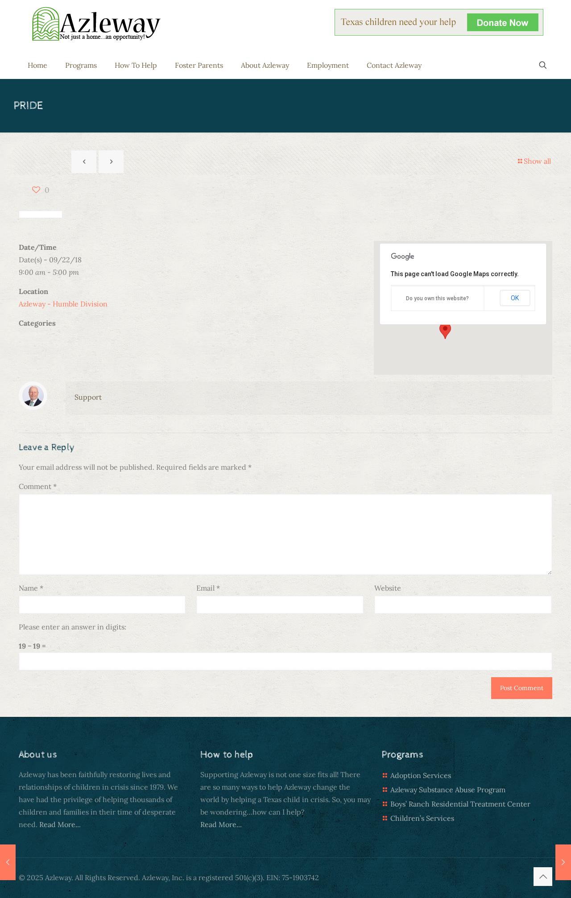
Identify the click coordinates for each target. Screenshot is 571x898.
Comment (38, 486)
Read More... (60, 824)
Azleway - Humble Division (63, 303)
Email (208, 587)
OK (515, 298)
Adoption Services (420, 775)
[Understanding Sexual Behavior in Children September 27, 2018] (8, 862)
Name (31, 587)
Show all (537, 161)
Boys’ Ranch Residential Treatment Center (460, 803)
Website (387, 587)
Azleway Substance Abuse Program (447, 789)
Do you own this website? (437, 298)
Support (88, 397)
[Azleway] (96, 23)
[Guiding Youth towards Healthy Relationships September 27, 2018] (563, 862)
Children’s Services (422, 818)
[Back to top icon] (543, 876)
